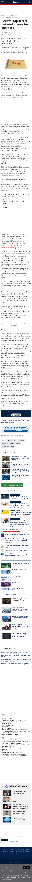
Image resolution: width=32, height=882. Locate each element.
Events (5, 559)
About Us (11, 849)
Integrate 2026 (16, 582)
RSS (16, 853)
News (8, 15)
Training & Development (10, 17)
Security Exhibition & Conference (18, 589)
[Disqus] (16, 689)
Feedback (5, 851)
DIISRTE (12, 243)
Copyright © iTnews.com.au (7, 435)
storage (18, 443)
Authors (27, 849)
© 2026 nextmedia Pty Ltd (19, 857)
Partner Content (9, 490)
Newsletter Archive (19, 851)
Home (3, 15)
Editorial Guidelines (19, 849)
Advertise (11, 851)
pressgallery (5, 443)
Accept (26, 867)
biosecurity (9, 440)
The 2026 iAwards (17, 577)
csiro (15, 440)
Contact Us (5, 849)
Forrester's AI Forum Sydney (20, 564)
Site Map (27, 851)
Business (14, 15)
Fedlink (4, 364)
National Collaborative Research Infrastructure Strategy (12, 246)
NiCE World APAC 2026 (19, 570)
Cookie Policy (24, 877)
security (12, 443)
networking (21, 440)
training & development (8, 446)
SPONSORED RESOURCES (11, 530)
